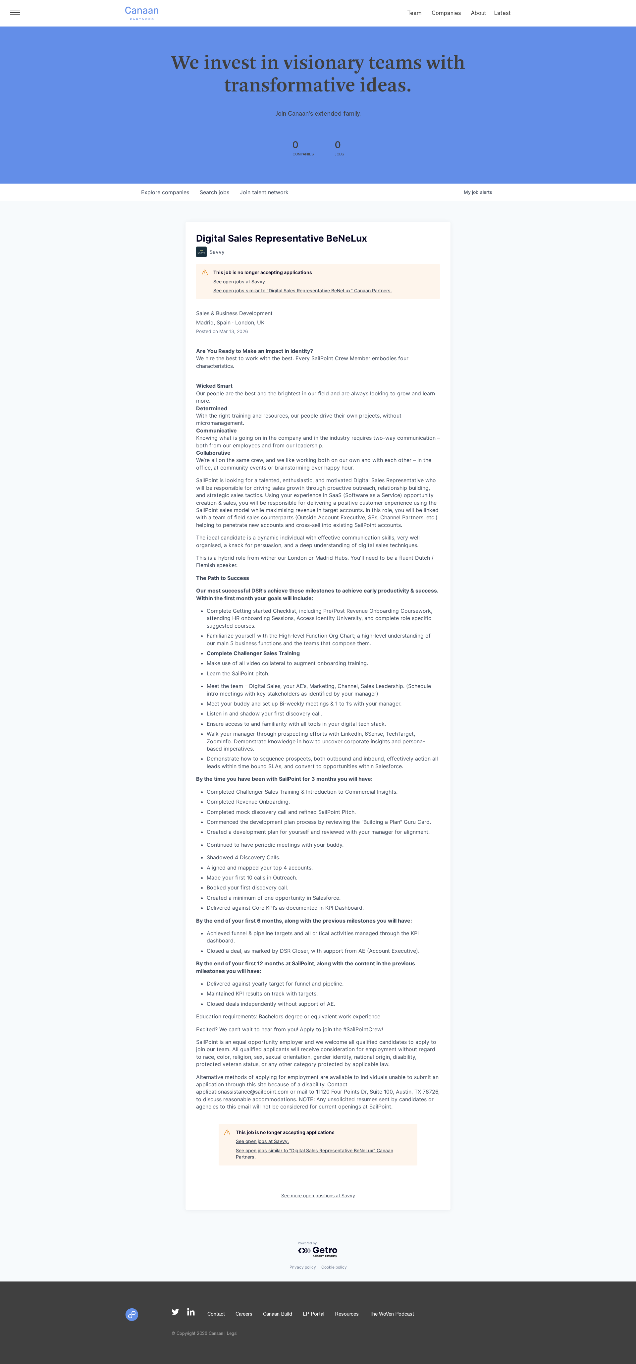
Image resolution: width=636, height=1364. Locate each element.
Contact (216, 1314)
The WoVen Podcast (391, 1314)
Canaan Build (277, 1314)
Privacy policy (303, 1267)
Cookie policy (334, 1267)
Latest (502, 14)
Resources (347, 1314)
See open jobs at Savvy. (239, 281)
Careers (244, 1314)
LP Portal (313, 1314)
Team (414, 14)
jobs (214, 192)
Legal (232, 1334)
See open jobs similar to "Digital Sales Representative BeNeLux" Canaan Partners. (302, 290)
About (478, 14)
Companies (446, 14)
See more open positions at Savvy (318, 1195)
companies (165, 192)
